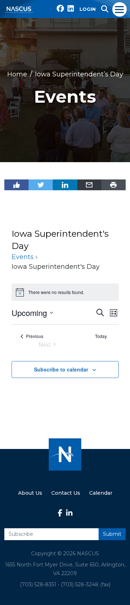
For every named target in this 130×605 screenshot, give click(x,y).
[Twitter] (41, 184)
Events (23, 257)
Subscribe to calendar (61, 369)
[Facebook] (16, 184)
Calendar (100, 493)
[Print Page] (113, 184)
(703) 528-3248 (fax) (85, 584)
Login (87, 9)
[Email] (89, 184)
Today (101, 336)
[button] (104, 9)
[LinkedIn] (65, 184)
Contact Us (65, 493)
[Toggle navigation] (120, 9)
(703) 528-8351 (38, 584)
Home (17, 74)
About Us (30, 493)
